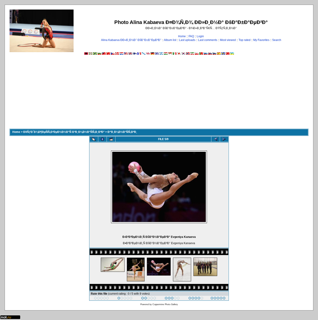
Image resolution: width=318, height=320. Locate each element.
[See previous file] (215, 139)
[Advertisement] (159, 93)
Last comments (207, 40)
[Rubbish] (101, 298)
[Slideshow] (111, 139)
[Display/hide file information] (102, 139)
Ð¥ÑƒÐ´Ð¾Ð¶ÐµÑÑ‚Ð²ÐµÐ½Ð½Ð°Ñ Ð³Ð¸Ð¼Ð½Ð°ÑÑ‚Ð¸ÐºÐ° (64, 132)
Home (182, 36)
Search (276, 40)
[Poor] (124, 298)
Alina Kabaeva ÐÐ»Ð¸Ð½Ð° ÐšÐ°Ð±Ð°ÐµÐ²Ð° (131, 40)
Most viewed (228, 40)
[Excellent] (195, 298)
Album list (170, 40)
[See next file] (224, 139)
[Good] (172, 298)
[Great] (218, 298)
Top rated (244, 40)
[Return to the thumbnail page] (94, 139)
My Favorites (261, 40)
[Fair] (148, 298)
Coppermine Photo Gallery (165, 304)
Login (200, 36)
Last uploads (187, 40)
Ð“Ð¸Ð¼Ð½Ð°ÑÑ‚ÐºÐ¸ (122, 132)
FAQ (191, 36)
